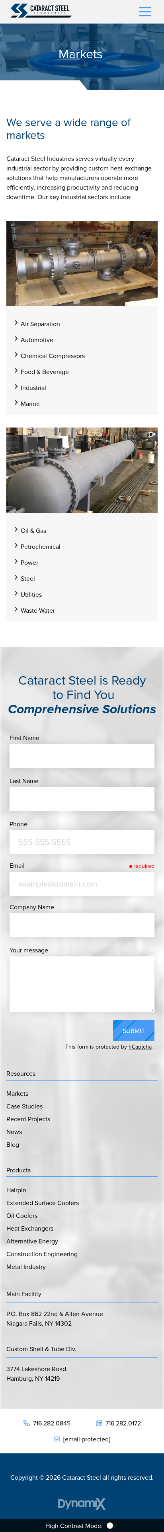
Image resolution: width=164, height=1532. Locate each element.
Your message (29, 950)
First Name (24, 737)
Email (17, 865)
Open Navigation (145, 12)
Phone (18, 823)
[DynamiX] (82, 1504)
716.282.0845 (51, 1423)
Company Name (32, 907)
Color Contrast (112, 1526)
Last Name (24, 780)
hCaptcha (140, 1047)
